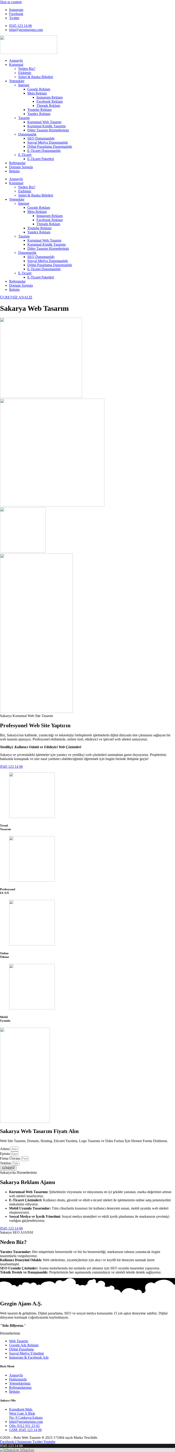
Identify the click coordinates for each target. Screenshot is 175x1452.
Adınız (5, 1149)
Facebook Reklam (49, 101)
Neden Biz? (26, 69)
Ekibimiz (24, 73)
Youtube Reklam (39, 110)
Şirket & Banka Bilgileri (35, 77)
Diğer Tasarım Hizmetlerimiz (48, 130)
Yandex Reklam (38, 114)
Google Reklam (38, 89)
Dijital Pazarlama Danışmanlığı (49, 146)
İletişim (14, 171)
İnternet (23, 85)
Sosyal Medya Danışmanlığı (47, 142)
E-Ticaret (24, 155)
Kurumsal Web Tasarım (44, 122)
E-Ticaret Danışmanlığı (44, 151)
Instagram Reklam (49, 97)
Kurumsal (16, 64)
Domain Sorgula (21, 167)
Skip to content (11, 2)
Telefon (6, 1163)
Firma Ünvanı (10, 1158)
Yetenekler (16, 81)
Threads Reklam (48, 105)
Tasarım (24, 118)
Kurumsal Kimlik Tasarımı (46, 126)
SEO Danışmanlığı (40, 138)
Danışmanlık (27, 134)
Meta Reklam (37, 93)
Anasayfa (16, 60)
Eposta (5, 1154)
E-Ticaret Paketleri (40, 159)
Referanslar (17, 163)
